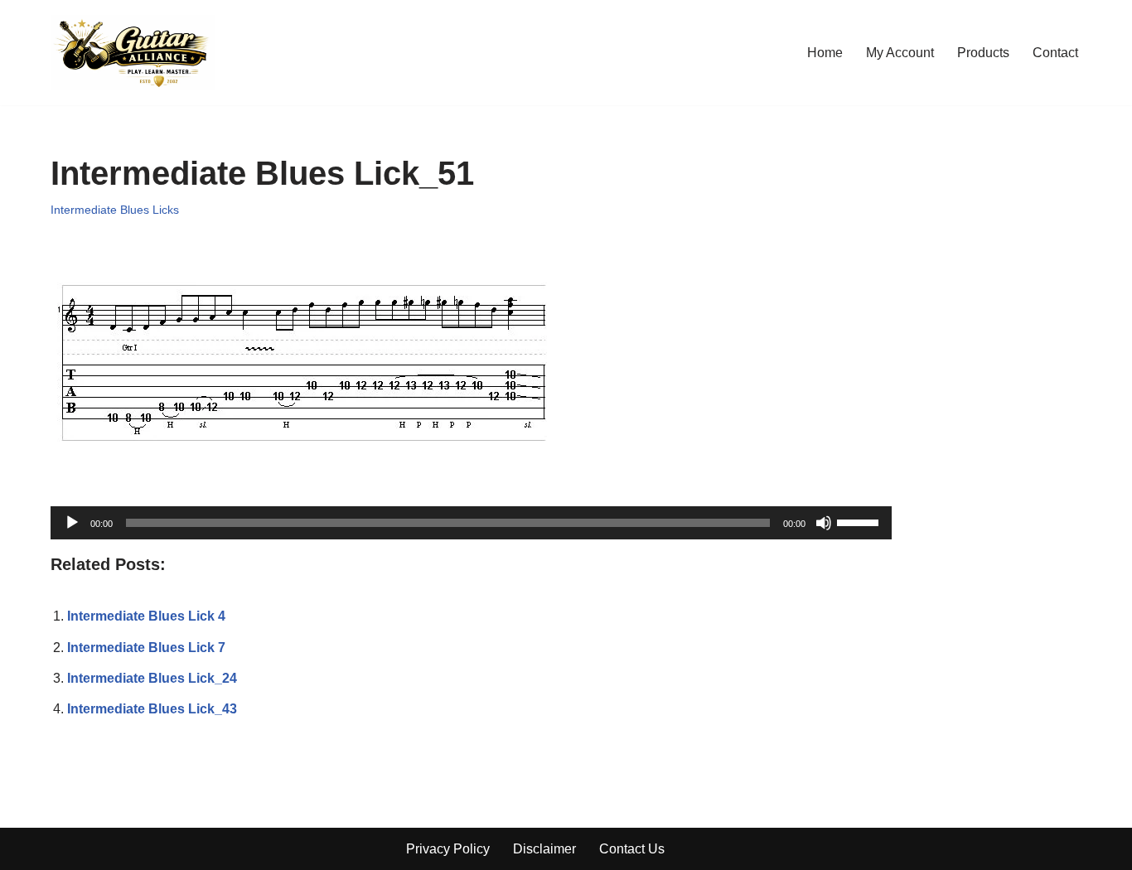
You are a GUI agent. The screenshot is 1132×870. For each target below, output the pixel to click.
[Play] (72, 523)
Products (983, 53)
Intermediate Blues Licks (115, 209)
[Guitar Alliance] (133, 52)
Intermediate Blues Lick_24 (152, 678)
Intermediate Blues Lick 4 (146, 616)
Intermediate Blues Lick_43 (152, 709)
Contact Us (632, 849)
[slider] (860, 521)
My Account (900, 53)
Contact (1055, 53)
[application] (471, 522)
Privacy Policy (448, 849)
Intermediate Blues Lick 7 (146, 647)
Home (825, 53)
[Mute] (823, 523)
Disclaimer (544, 849)
